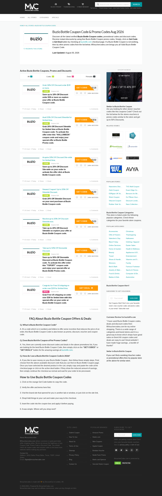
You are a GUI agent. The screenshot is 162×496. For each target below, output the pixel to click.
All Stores (32, 17)
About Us (72, 441)
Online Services (115, 245)
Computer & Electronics (133, 273)
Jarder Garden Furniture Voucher (121, 8)
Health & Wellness (133, 249)
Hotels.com (96, 437)
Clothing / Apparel (132, 242)
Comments (94, 109)
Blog (70, 459)
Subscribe (134, 298)
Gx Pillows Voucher (133, 197)
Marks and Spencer (99, 459)
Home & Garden (115, 249)
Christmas (130, 231)
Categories (44, 17)
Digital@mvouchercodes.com (35, 459)
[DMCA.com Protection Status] (123, 463)
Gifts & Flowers (114, 235)
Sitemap (72, 450)
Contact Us (73, 464)
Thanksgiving (131, 235)
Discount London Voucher (133, 201)
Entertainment (131, 256)
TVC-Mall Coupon (132, 186)
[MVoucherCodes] (32, 7)
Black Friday (113, 242)
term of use (135, 445)
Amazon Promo (98, 433)
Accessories (113, 231)
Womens (112, 263)
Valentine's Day (114, 238)
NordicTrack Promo (99, 455)
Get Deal (85, 288)
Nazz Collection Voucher (133, 204)
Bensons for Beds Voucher (133, 193)
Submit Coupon (74, 433)
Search (136, 4)
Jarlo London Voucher (135, 8)
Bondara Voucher (98, 450)
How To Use (73, 437)
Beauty (111, 252)
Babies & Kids (114, 277)
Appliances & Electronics (133, 252)
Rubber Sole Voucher (116, 204)
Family (128, 263)
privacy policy (124, 445)
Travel (111, 256)
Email (49, 109)
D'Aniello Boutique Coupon (105, 8)
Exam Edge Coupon (133, 190)
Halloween (130, 238)
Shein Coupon (114, 197)
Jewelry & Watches (116, 270)
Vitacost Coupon (115, 201)
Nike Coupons (97, 441)
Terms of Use (73, 446)
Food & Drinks (114, 273)
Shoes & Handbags (116, 259)
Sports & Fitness (132, 270)
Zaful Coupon (114, 190)
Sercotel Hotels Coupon (101, 464)
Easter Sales (130, 245)
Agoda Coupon (98, 446)
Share (41, 109)
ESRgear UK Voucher (116, 193)
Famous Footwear (133, 266)
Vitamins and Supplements (133, 259)
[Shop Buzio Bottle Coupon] (36, 38)
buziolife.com (86, 42)
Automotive (130, 277)
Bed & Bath (113, 266)
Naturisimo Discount (116, 186)
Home (22, 17)
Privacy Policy (74, 455)
